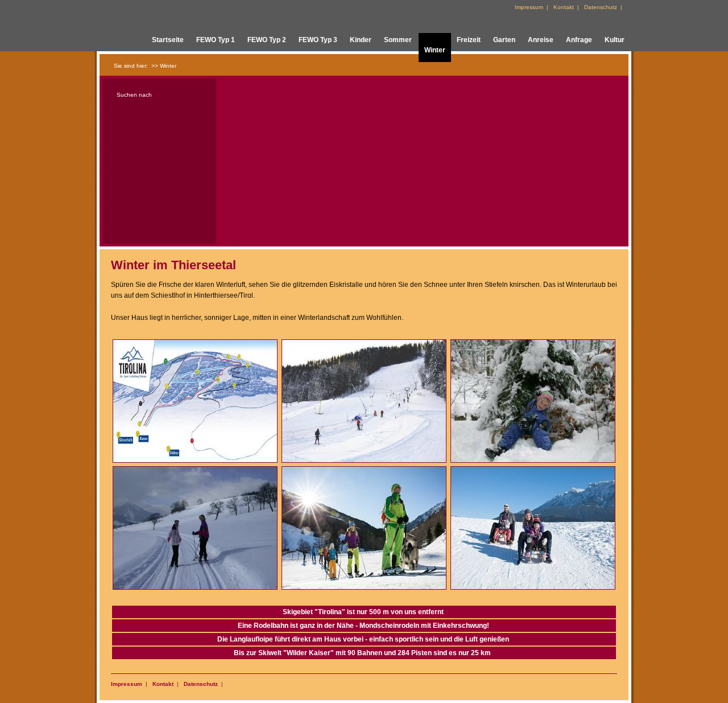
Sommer (398, 40)
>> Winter (163, 66)
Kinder (360, 40)
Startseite (168, 40)
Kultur (614, 40)
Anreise (540, 40)
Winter (434, 50)
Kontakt (162, 684)
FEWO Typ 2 (266, 40)
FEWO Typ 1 (215, 40)
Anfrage (579, 40)
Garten (504, 40)
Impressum (126, 684)
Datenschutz (201, 684)
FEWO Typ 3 (318, 40)
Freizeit (469, 40)
